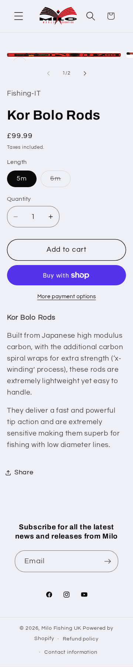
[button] (18, 16)
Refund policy (80, 639)
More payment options (66, 296)
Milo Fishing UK (61, 628)
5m (22, 178)
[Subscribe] (108, 561)
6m (60, 181)
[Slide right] (85, 73)
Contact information (71, 652)
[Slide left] (48, 73)
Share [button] (24, 472)
